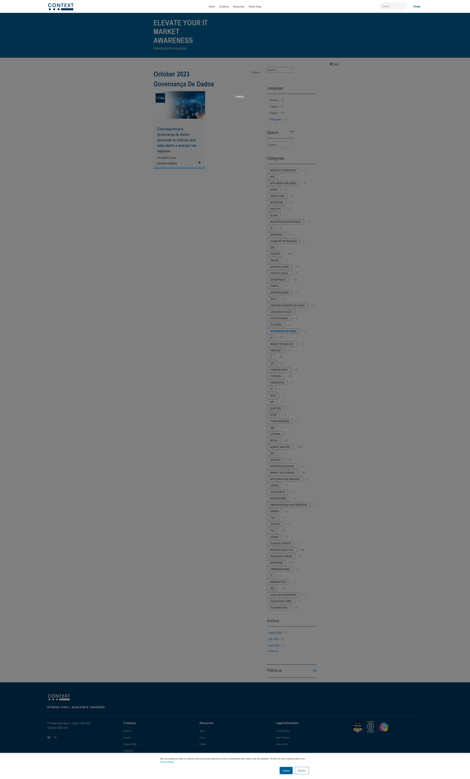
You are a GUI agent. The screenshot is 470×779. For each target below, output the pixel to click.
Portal (416, 6)
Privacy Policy (167, 761)
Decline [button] (302, 770)
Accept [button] (286, 770)
